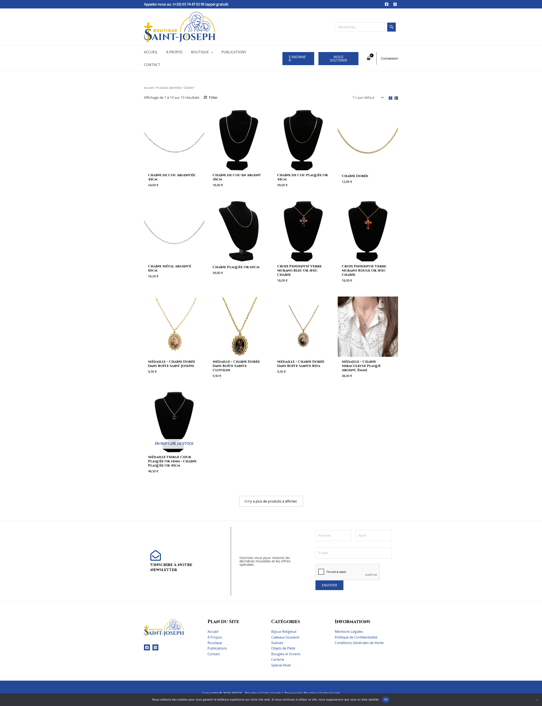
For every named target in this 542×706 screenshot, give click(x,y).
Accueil (151, 52)
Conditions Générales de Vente (359, 642)
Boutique (200, 52)
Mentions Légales (349, 631)
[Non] (537, 700)
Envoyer (329, 585)
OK (386, 699)
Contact (152, 64)
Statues (277, 642)
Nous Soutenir (338, 59)
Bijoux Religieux (283, 631)
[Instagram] (395, 4)
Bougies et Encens (285, 654)
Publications (233, 52)
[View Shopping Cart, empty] (368, 58)
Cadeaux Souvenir (285, 637)
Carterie (277, 659)
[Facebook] (387, 4)
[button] (211, 52)
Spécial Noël (281, 665)
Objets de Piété (283, 648)
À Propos (174, 52)
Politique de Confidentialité (356, 637)
